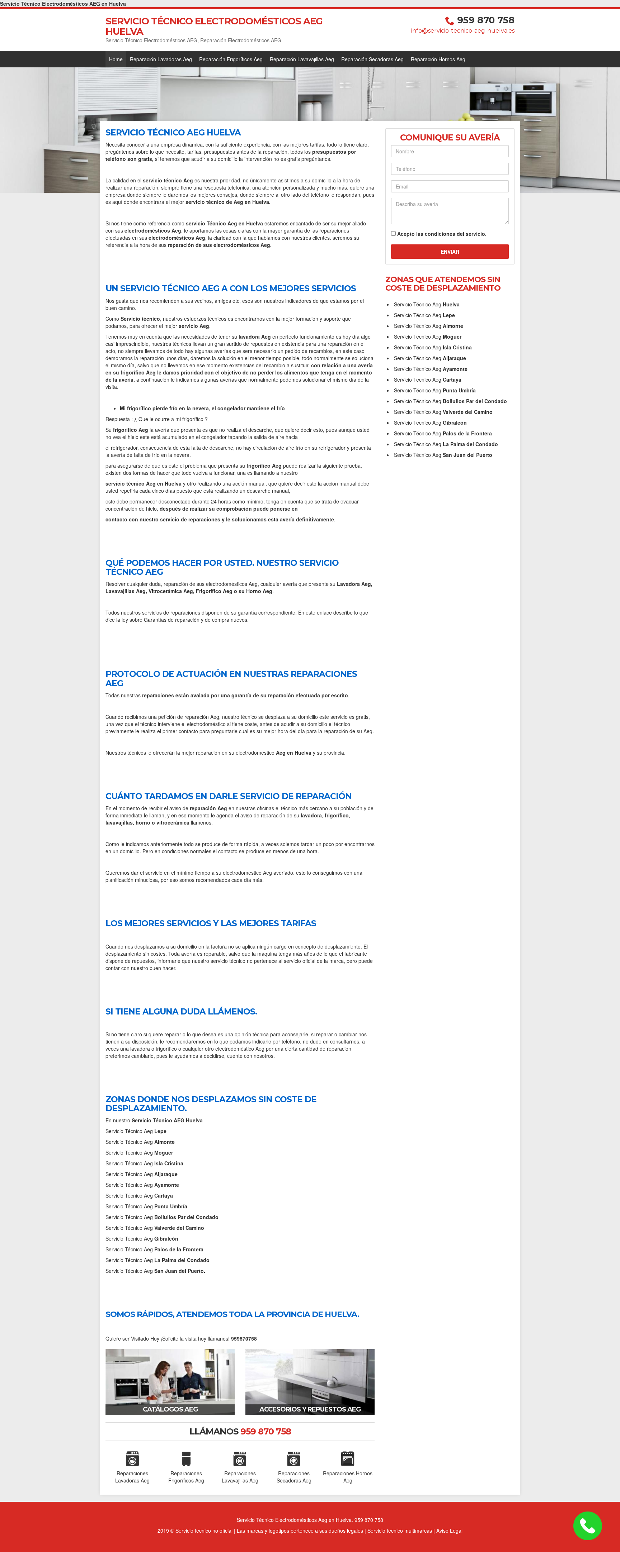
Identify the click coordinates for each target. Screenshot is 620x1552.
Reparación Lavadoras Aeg (161, 59)
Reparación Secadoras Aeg (372, 59)
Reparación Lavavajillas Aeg (302, 59)
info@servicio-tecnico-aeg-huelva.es (463, 30)
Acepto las (442, 233)
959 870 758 (486, 20)
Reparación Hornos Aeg (438, 59)
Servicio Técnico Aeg (135, 1131)
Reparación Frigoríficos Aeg (231, 59)
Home (116, 59)
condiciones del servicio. (456, 233)
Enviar (450, 251)
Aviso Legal (449, 1530)
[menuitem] (115, 59)
